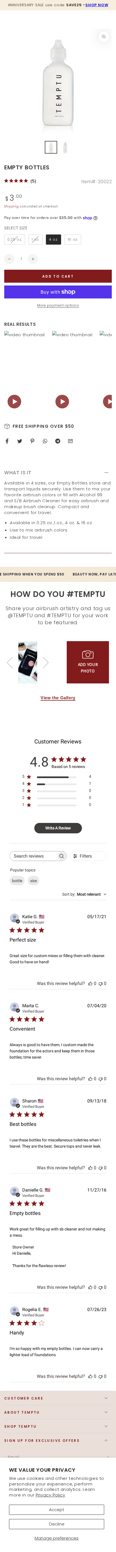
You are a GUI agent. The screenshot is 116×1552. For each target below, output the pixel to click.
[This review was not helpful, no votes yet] (100, 983)
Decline (56, 1524)
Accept (56, 1510)
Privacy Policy (50, 1495)
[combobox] (84, 894)
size (33, 880)
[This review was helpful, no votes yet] (90, 983)
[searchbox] (33, 856)
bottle (17, 880)
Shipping (11, 206)
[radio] (14, 239)
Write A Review (58, 828)
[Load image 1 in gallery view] (51, 147)
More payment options (58, 305)
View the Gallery (58, 697)
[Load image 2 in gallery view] (65, 147)
